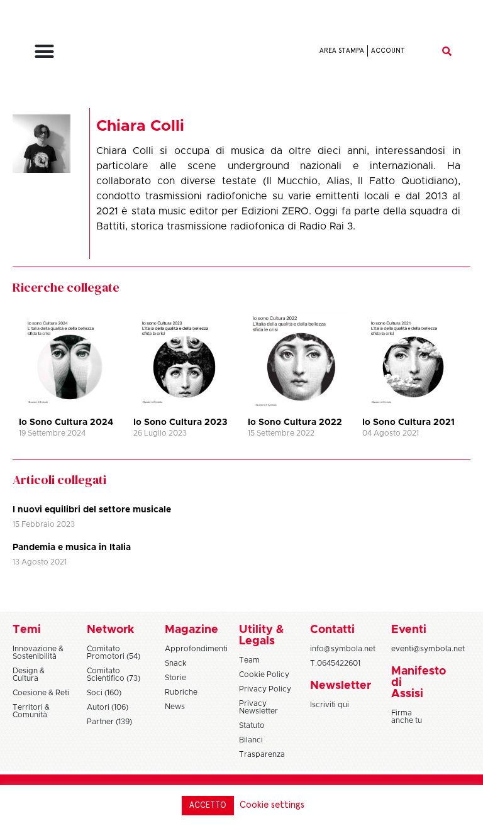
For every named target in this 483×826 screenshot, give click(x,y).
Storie (175, 677)
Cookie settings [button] (272, 805)
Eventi (408, 630)
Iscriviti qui (329, 704)
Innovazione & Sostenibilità (38, 652)
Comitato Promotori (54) (113, 652)
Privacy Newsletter (258, 707)
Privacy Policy (265, 689)
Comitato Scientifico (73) (113, 674)
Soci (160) (104, 693)
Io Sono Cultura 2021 (408, 422)
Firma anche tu (406, 716)
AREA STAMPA (341, 50)
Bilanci (251, 740)
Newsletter (340, 685)
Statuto (252, 725)
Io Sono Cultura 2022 (295, 422)
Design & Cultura (29, 674)
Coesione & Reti (41, 693)
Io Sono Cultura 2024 (66, 422)
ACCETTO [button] (207, 805)
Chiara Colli (140, 126)
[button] (44, 51)
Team (249, 660)
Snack (176, 663)
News (175, 706)
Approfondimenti (196, 649)
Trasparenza (262, 754)
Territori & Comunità (31, 711)
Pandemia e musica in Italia (72, 547)
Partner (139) (109, 721)
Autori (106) (107, 707)
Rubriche (181, 692)
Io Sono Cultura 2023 (180, 422)
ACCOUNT (388, 50)
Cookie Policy (264, 674)
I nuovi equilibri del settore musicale (92, 509)
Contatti (332, 630)
